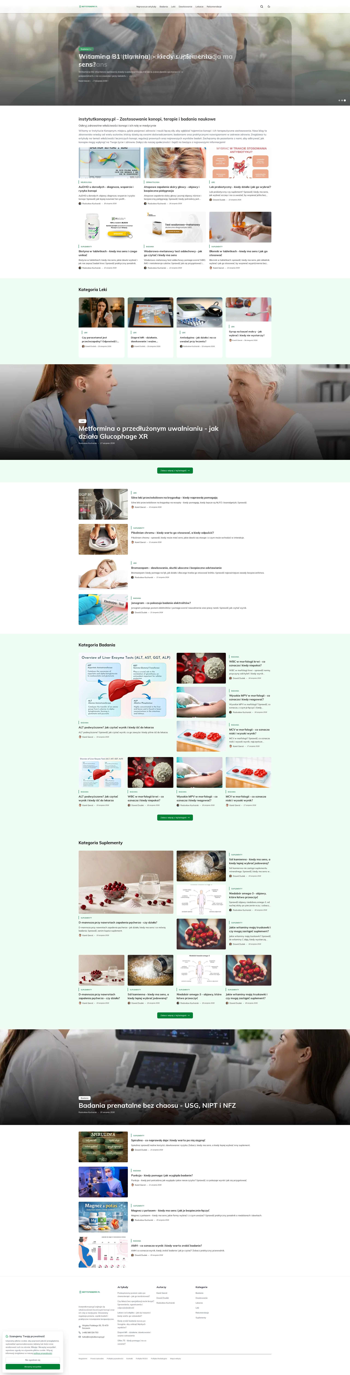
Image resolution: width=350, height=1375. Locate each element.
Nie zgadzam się (32, 1360)
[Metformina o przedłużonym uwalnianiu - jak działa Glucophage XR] (175, 412)
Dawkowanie (185, 6)
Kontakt (129, 1359)
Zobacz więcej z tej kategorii (173, 470)
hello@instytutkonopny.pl (93, 1337)
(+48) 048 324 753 (90, 1332)
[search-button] (261, 6)
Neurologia (86, 182)
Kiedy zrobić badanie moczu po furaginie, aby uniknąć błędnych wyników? (132, 1324)
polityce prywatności (43, 1353)
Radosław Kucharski (88, 443)
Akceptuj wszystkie (32, 1366)
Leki (173, 6)
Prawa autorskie (97, 1359)
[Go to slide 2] (342, 100)
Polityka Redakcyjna (159, 1359)
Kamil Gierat (84, 81)
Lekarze (199, 6)
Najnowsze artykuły (146, 6)
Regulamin (83, 1359)
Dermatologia (152, 182)
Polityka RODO (142, 1359)
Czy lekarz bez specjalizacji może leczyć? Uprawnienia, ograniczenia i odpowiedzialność (136, 1304)
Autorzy (161, 1287)
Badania (164, 6)
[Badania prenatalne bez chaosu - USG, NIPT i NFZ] (175, 1077)
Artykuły (123, 1287)
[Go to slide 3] (345, 100)
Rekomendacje (214, 6)
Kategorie (201, 1287)
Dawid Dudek (163, 1298)
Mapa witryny (175, 1359)
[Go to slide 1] (339, 100)
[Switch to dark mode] (268, 6)
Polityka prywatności (115, 1359)
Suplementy (86, 49)
